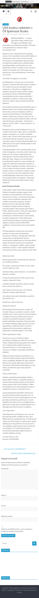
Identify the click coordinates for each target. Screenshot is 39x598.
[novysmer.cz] (19, 4)
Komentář (5, 469)
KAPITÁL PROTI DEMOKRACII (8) (24, 453)
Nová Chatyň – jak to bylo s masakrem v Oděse (20, 2)
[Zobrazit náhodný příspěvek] (35, 11)
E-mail (4, 506)
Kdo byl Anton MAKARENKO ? (14, 449)
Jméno (4, 495)
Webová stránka (6, 516)
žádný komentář (25, 34)
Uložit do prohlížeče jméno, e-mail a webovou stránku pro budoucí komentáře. (16, 530)
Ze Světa (5, 24)
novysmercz (15, 34)
